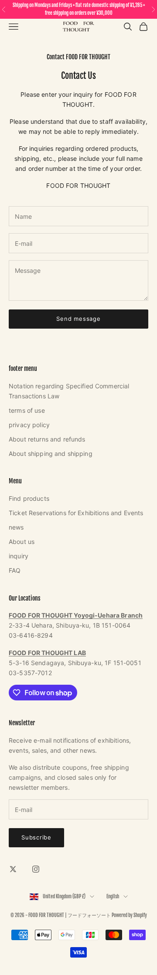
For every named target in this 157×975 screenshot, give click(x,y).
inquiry (18, 556)
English (112, 896)
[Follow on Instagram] (35, 869)
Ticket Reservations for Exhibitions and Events (76, 512)
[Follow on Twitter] (13, 869)
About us (21, 541)
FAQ (14, 570)
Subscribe (36, 837)
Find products (29, 498)
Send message (78, 318)
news (16, 527)
